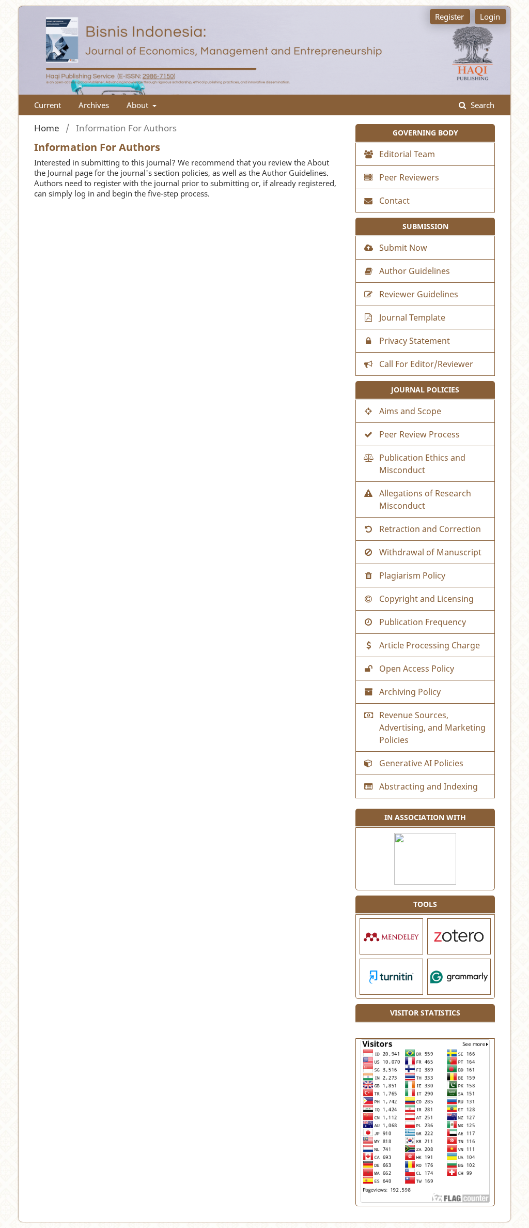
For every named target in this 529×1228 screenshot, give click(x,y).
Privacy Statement (414, 340)
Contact (394, 200)
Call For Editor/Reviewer (426, 364)
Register (449, 16)
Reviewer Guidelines (418, 294)
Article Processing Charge (429, 645)
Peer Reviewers (409, 177)
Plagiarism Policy (412, 575)
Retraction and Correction (430, 529)
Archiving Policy (410, 692)
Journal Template (412, 317)
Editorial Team (407, 154)
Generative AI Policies (421, 763)
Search (481, 105)
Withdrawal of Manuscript (430, 552)
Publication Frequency (422, 622)
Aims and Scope (410, 411)
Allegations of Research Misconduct (425, 499)
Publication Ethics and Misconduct (422, 464)
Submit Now (403, 247)
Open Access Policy (416, 668)
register (107, 183)
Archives (94, 105)
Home (46, 128)
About (138, 105)
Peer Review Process (419, 434)
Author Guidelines (294, 173)
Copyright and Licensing (426, 598)
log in (84, 193)
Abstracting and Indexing (428, 786)
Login (490, 16)
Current (47, 105)
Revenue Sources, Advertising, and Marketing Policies (432, 727)
